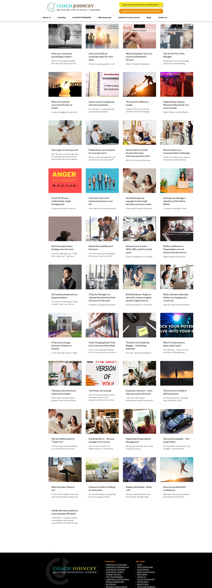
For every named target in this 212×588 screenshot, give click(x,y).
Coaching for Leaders (115, 572)
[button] (83, 17)
